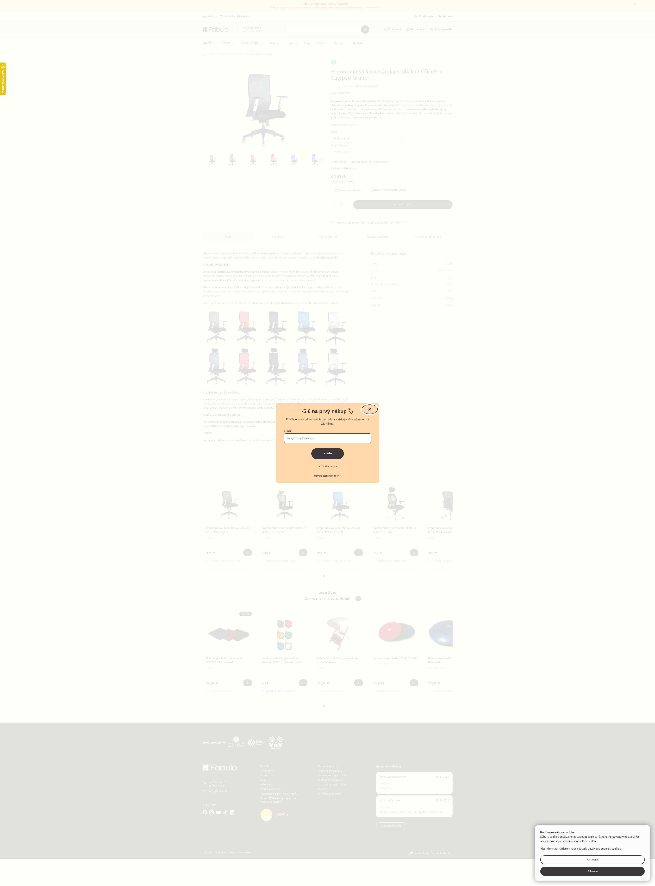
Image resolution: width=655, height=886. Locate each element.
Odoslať (327, 453)
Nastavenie (592, 859)
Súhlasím (593, 871)
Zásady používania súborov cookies (600, 848)
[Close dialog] (370, 409)
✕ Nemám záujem (327, 466)
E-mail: (288, 430)
